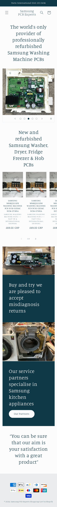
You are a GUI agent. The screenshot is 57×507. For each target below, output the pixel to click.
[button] (6, 12)
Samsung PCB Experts (20, 502)
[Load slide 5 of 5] (36, 119)
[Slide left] (21, 238)
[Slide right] (35, 238)
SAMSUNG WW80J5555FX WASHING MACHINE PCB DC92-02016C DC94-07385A (12, 205)
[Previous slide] (15, 118)
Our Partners (21, 413)
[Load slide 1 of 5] (20, 119)
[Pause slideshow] (51, 118)
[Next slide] (41, 118)
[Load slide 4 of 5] (33, 119)
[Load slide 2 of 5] (24, 119)
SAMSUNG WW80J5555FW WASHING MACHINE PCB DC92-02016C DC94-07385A (36, 205)
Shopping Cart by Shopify (41, 502)
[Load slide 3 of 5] (28, 119)
